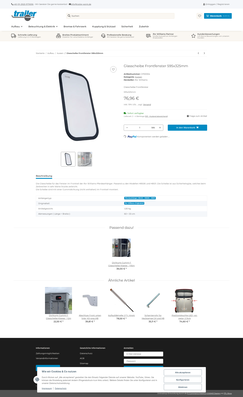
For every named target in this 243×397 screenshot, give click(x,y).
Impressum (47, 388)
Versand (147, 104)
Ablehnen (182, 387)
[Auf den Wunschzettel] (113, 69)
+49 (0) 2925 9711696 (23, 4)
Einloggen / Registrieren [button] (217, 4)
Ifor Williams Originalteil (134, 203)
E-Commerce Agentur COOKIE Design (203, 393)
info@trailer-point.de (81, 4)
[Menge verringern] (127, 128)
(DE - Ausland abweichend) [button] (156, 116)
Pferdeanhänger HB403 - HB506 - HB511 (140, 198)
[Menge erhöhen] (160, 128)
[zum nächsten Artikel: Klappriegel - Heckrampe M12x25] (204, 53)
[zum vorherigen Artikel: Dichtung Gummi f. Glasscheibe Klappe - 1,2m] (198, 53)
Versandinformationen (47, 358)
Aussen (138, 77)
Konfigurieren (182, 380)
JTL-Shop (228, 393)
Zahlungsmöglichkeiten (47, 353)
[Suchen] (69, 16)
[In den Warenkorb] (38, 62)
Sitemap (84, 363)
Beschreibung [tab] (44, 176)
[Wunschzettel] (199, 16)
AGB (82, 358)
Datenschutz (86, 353)
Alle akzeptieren (183, 372)
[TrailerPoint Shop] (24, 16)
